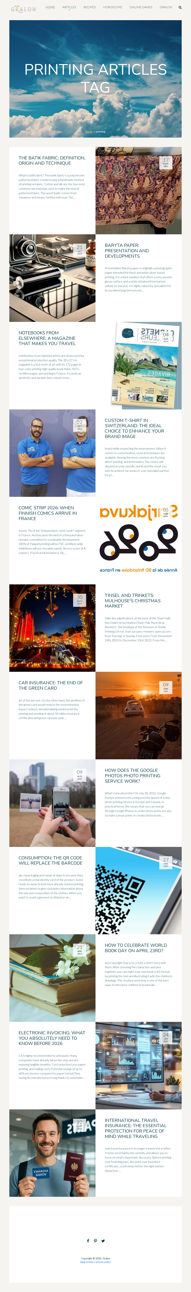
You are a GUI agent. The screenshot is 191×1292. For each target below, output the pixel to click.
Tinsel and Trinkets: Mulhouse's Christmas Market (133, 600)
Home (89, 131)
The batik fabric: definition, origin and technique (52, 160)
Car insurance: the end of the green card (51, 685)
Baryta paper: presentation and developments (127, 250)
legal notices (87, 1261)
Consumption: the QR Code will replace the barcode (50, 860)
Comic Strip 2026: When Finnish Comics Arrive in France (48, 513)
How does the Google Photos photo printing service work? (132, 775)
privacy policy (103, 1261)
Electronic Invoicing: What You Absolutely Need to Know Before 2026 (52, 1038)
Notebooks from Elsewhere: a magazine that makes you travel (47, 338)
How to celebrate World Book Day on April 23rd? (136, 948)
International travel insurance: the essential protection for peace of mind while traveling (136, 1128)
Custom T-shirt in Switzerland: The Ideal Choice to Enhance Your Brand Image (134, 428)
